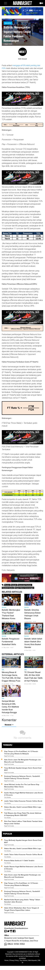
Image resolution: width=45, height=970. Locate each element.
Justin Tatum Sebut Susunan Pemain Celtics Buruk (23, 801)
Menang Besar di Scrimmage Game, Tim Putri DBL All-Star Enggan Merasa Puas (11, 676)
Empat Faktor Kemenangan (24, 588)
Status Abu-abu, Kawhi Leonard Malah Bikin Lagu (23, 807)
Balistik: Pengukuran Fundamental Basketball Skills (10, 641)
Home (6, 960)
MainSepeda (32, 960)
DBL (3, 669)
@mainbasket (9, 928)
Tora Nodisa (7, 797)
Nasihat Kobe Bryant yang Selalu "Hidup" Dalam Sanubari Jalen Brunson (22, 900)
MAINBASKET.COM (25, 952)
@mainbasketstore (21, 928)
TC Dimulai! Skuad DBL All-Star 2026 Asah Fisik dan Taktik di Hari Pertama (33, 676)
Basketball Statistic (25, 585)
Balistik (8, 23)
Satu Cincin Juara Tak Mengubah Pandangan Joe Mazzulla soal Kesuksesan (22, 760)
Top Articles (23, 960)
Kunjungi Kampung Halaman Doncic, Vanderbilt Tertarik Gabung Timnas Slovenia (22, 777)
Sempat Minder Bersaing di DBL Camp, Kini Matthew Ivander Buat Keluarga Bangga (10, 707)
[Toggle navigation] (5, 3)
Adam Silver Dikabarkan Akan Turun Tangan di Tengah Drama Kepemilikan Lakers (21, 909)
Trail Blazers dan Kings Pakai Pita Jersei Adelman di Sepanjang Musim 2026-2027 (22, 814)
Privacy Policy (14, 960)
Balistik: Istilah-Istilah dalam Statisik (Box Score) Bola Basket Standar (33, 643)
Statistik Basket (7, 588)
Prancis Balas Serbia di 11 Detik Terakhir (19, 860)
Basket (7, 585)
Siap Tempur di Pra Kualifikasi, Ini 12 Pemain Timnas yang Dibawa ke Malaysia (21, 752)
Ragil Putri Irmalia (9, 756)
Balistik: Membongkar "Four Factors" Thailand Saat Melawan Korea (11, 614)
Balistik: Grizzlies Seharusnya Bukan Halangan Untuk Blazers (32, 614)
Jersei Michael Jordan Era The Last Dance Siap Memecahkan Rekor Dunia (21, 785)
